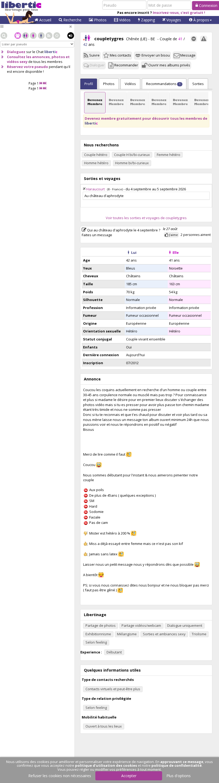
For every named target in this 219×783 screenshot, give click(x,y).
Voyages (173, 19)
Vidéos (124, 19)
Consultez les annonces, (29, 56)
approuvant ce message (181, 761)
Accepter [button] (128, 775)
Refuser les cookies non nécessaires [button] (59, 775)
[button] (200, 20)
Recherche (71, 19)
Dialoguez (16, 51)
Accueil (44, 19)
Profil (88, 83)
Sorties (198, 83)
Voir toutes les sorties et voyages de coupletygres (146, 217)
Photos (100, 19)
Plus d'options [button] (178, 775)
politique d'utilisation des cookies (106, 765)
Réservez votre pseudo (27, 66)
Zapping (147, 19)
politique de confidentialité (176, 765)
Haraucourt (95, 189)
